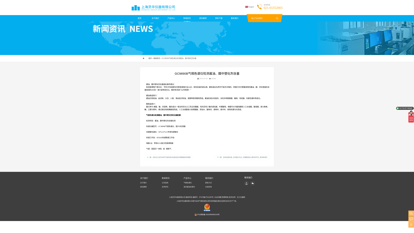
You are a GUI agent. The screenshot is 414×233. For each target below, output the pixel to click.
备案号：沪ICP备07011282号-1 (204, 197)
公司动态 (165, 183)
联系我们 (234, 18)
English (251, 7)
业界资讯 (165, 187)
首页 (139, 18)
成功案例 (203, 18)
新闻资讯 (187, 18)
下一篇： (242, 157)
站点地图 (218, 197)
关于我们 (155, 18)
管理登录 (225, 197)
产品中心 (171, 18)
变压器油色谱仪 (189, 187)
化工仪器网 (241, 197)
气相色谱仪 (188, 183)
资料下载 (218, 18)
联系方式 (208, 183)
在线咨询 (208, 187)
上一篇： (169, 157)
